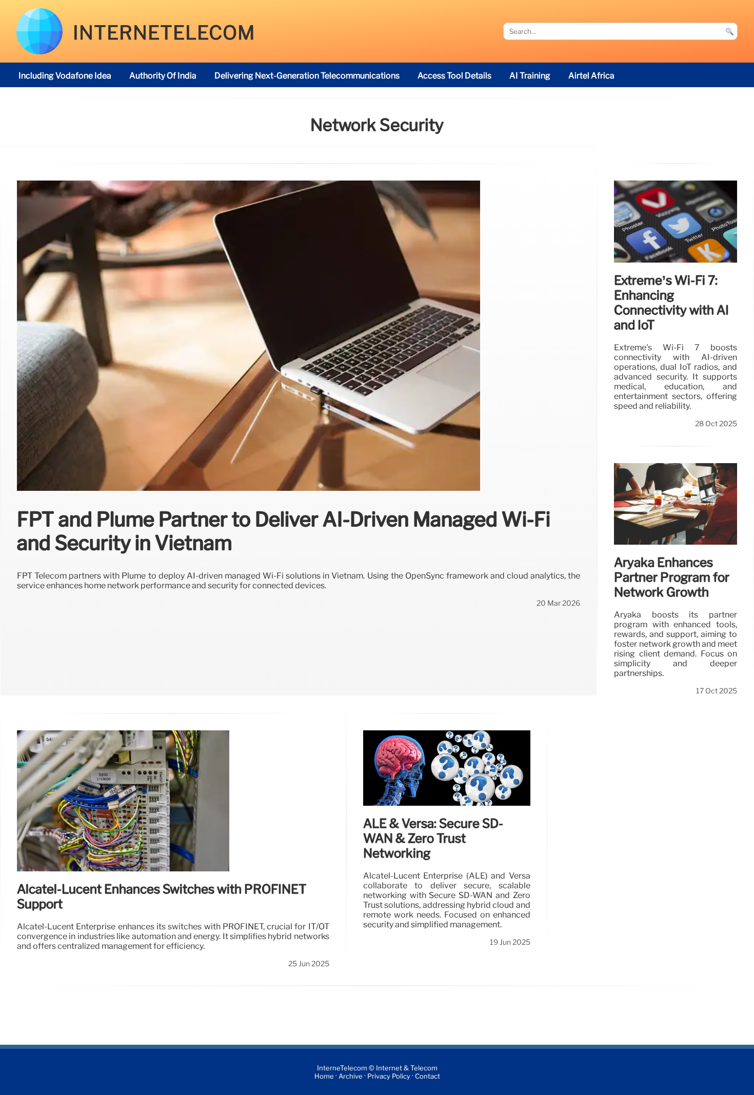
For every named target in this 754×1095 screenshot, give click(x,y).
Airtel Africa (591, 76)
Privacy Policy (388, 1076)
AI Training (529, 76)
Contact (427, 1076)
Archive (351, 1076)
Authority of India (162, 76)
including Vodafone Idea (64, 76)
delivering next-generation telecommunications (307, 76)
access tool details (454, 76)
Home (324, 1076)
